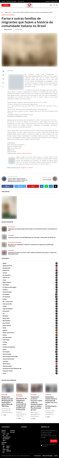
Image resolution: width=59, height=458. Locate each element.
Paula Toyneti (30, 339)
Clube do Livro (8, 12)
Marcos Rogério (8, 29)
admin (4, 415)
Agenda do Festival (30, 265)
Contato (55, 455)
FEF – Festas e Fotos (30, 301)
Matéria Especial (30, 325)
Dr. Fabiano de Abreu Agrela (30, 287)
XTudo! (30, 373)
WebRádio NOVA (4, 443)
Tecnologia (30, 361)
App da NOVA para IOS (4, 449)
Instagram (23, 167)
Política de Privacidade (47, 455)
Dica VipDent (30, 284)
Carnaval (30, 272)
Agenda (30, 263)
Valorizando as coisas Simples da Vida (30, 368)
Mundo (30, 327)
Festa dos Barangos (12, 431)
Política (30, 344)
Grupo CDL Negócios (30, 308)
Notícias (30, 335)
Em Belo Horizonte (30, 292)
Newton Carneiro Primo (30, 332)
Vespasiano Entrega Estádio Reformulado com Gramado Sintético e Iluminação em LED (32, 229)
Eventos (30, 299)
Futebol (30, 306)
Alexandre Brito (30, 268)
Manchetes (30, 316)
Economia (30, 289)
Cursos (30, 280)
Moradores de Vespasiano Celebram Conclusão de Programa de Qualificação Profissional (30, 245)
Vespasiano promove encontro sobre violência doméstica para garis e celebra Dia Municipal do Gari (32, 253)
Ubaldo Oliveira (30, 363)
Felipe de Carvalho (30, 304)
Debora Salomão (30, 282)
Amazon (19, 153)
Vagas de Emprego (30, 366)
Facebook (30, 167)
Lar (2, 12)
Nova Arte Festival (30, 337)
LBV (30, 313)
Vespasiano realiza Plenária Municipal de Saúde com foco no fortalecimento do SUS (51, 402)
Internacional (30, 311)
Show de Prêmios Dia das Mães (30, 356)
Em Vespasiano (11, 226)
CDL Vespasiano (30, 275)
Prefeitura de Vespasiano (30, 347)
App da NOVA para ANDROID (8, 448)
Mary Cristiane (30, 323)
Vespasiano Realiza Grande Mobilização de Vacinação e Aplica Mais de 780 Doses (31, 237)
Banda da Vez (30, 270)
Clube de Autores (26, 153)
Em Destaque (11, 14)
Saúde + (30, 349)
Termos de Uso (37, 455)
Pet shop (30, 342)
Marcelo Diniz (30, 318)
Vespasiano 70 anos (30, 371)
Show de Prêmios (30, 354)
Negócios (30, 330)
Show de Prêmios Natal (30, 359)
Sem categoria (30, 351)
